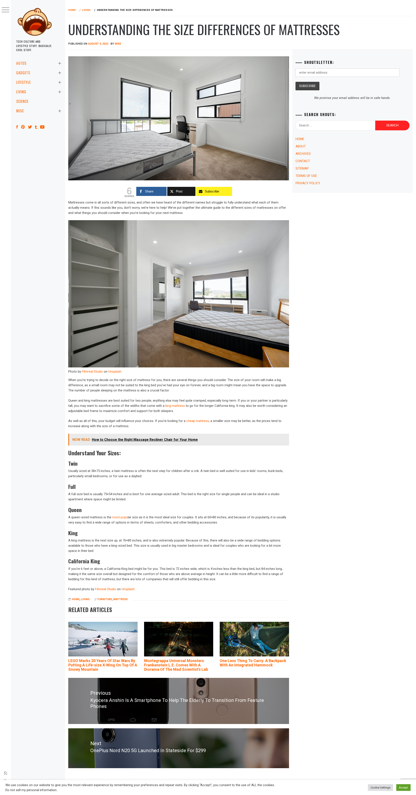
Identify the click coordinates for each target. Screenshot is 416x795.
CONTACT (303, 161)
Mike (118, 43)
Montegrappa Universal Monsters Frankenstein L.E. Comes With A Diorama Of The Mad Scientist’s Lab (176, 665)
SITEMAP (302, 168)
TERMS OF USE (306, 176)
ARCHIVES (303, 154)
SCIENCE (22, 101)
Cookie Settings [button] (380, 787)
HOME (76, 599)
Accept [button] (403, 787)
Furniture (105, 599)
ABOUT (301, 146)
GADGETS (23, 72)
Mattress (120, 599)
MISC (20, 110)
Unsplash (114, 371)
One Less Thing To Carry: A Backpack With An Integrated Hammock (253, 662)
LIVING (21, 91)
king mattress (175, 406)
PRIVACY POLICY (308, 183)
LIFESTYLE (23, 82)
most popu (120, 517)
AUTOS (21, 63)
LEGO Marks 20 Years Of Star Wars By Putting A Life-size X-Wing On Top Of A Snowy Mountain (102, 665)
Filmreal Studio (92, 371)
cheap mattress (197, 421)
